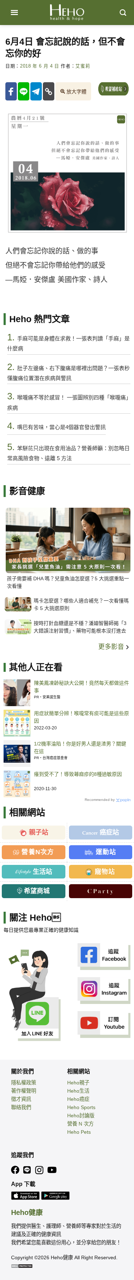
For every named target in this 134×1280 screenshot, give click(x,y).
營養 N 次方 (80, 1124)
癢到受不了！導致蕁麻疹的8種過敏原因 (78, 774)
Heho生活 (78, 1091)
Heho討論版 (80, 1115)
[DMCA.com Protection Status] (22, 1266)
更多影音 (112, 646)
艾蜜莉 (82, 66)
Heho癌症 (78, 1099)
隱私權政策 (23, 1082)
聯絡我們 (21, 1107)
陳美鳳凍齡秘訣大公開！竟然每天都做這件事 (81, 686)
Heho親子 (78, 1082)
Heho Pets (79, 1132)
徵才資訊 (21, 1099)
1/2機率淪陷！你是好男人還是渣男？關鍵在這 (80, 747)
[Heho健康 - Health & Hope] (67, 12)
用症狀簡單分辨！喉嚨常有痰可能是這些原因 (81, 717)
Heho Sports (81, 1107)
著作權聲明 (23, 1091)
